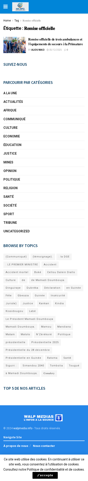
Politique (11, 179)
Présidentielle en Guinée (23, 357)
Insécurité (58, 295)
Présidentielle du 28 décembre (28, 350)
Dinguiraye (13, 287)
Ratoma (52, 357)
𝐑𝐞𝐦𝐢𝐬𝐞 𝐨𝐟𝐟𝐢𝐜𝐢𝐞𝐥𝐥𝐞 (32, 20)
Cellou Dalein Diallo (61, 272)
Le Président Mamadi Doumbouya (29, 319)
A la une (10, 93)
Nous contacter (44, 446)
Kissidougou (14, 311)
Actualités (13, 102)
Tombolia (56, 365)
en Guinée (73, 287)
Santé (8, 196)
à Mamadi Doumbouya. (22, 373)
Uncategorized (16, 231)
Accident (50, 264)
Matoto (25, 334)
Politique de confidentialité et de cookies (55, 469)
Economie (11, 136)
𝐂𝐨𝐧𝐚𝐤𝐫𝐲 (49, 373)
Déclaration (52, 287)
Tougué (74, 365)
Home (7, 20)
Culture (10, 128)
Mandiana (64, 326)
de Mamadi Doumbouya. (48, 280)
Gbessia (23, 295)
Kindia (59, 303)
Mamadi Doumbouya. (20, 326)
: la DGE (64, 256)
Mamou (46, 326)
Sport (8, 214)
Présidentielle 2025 (45, 342)
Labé (32, 311)
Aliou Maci (37, 50)
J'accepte (45, 475)
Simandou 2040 (33, 365)
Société (10, 205)
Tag (16, 20)
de (23, 280)
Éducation (12, 145)
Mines (8, 162)
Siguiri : (11, 365)
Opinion (9, 171)
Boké (37, 272)
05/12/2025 (55, 50)
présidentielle (15, 342)
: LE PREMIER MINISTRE (22, 264)
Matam (10, 334)
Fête (9, 295)
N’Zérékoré (44, 334)
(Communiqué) (16, 256)
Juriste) (11, 303)
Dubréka (32, 287)
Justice (10, 153)
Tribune (10, 222)
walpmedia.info (22, 428)
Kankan (44, 303)
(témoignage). (43, 256)
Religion (10, 188)
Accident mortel (17, 272)
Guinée (40, 295)
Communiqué (14, 119)
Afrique (9, 110)
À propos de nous (15, 446)
